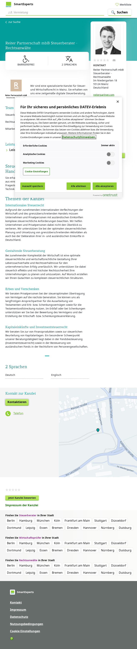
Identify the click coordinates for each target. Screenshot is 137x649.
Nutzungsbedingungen (26, 624)
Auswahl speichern (32, 186)
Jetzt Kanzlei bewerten (23, 498)
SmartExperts (23, 4)
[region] (68, 147)
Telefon (18, 413)
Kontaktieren (17, 402)
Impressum (18, 610)
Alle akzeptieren (105, 186)
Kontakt (16, 602)
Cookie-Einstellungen (36, 171)
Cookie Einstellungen (25, 631)
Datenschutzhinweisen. (79, 137)
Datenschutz (19, 617)
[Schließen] (118, 102)
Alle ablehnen (78, 186)
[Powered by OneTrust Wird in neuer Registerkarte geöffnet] (106, 195)
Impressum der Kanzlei (21, 505)
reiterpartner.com (103, 94)
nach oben (128, 623)
